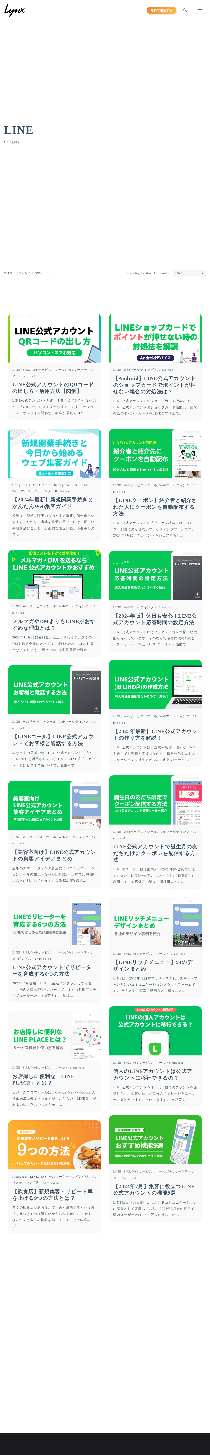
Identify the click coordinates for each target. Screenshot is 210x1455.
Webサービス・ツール (48, 369)
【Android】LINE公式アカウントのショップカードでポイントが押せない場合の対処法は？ (154, 384)
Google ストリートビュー (32, 485)
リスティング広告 (25, 1182)
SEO (85, 485)
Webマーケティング (139, 369)
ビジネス (24, 958)
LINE (16, 369)
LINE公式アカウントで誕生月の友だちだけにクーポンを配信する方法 (155, 853)
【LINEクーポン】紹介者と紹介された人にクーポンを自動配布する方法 (155, 506)
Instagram (61, 485)
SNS (26, 369)
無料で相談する (161, 10)
